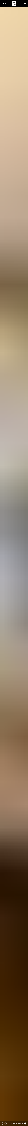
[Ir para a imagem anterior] (3, 1123)
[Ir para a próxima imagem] (6, 1123)
